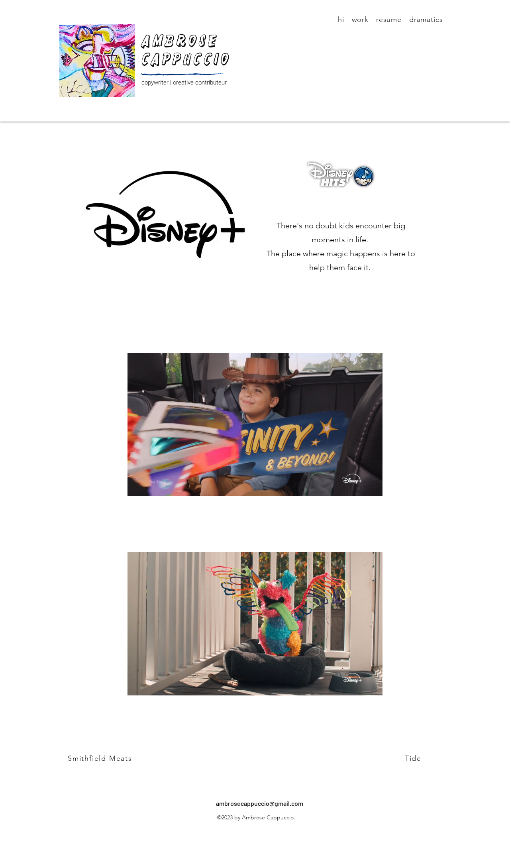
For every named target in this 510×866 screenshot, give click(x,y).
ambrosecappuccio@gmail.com (259, 803)
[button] (255, 487)
